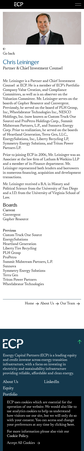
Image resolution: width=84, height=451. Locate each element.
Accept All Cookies (21, 443)
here (70, 425)
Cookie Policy (17, 436)
